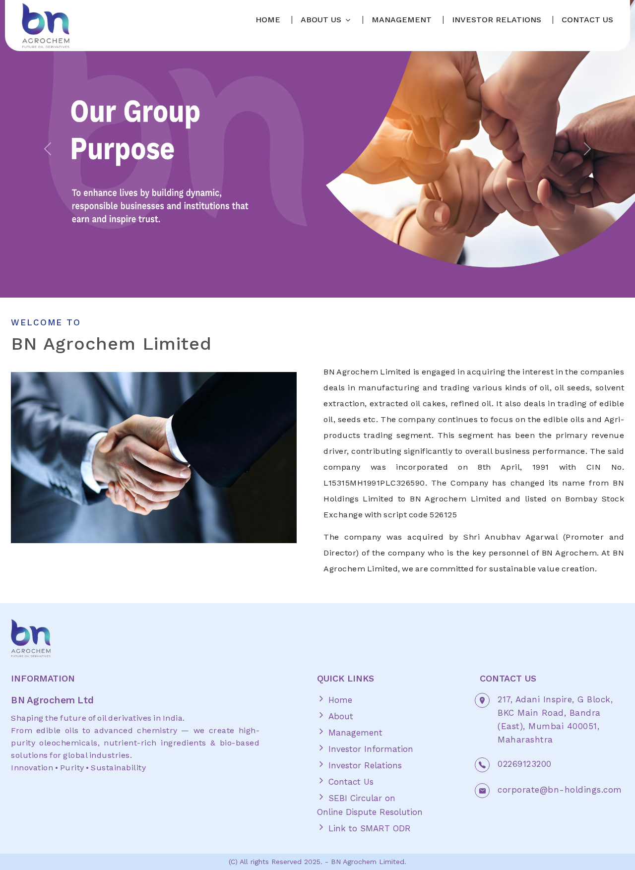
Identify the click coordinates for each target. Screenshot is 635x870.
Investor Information (369, 749)
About (339, 716)
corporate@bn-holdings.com (560, 790)
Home (338, 700)
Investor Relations (363, 765)
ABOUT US (321, 19)
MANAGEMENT (402, 19)
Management (353, 733)
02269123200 (525, 764)
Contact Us (349, 782)
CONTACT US (587, 19)
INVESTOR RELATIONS (496, 19)
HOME (267, 19)
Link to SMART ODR (368, 828)
